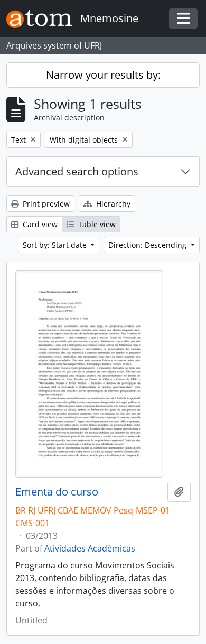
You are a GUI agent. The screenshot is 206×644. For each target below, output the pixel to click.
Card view (39, 224)
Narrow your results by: (103, 75)
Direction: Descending (148, 245)
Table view (96, 224)
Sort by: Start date (56, 245)
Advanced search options (76, 171)
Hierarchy (112, 204)
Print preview (45, 204)
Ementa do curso (56, 492)
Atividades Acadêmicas (89, 548)
